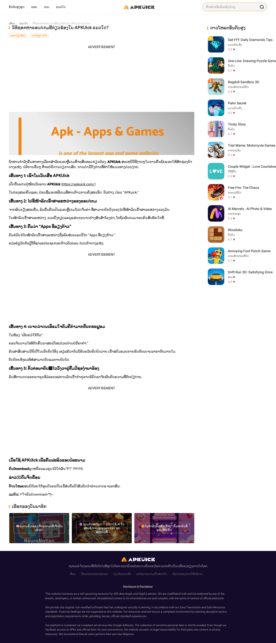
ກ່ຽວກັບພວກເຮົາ (122, 574)
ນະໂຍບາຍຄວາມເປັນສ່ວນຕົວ (151, 574)
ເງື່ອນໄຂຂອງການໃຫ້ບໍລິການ (187, 574)
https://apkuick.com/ (78, 184)
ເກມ (46, 7)
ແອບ (34, 7)
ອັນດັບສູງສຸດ (16, 7)
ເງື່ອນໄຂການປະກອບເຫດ (94, 574)
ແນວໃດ (61, 7)
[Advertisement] (101, 79)
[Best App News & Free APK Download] (138, 7)
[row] (216, 44)
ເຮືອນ (72, 574)
